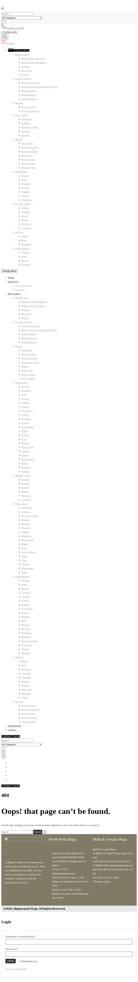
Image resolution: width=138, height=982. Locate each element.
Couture (26, 596)
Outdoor (19, 232)
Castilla (25, 191)
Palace (25, 544)
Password (16, 948)
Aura (24, 179)
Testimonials (14, 725)
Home (11, 277)
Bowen (25, 260)
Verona (25, 74)
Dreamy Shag (29, 167)
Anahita (26, 66)
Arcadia (26, 135)
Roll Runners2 (29, 95)
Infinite (25, 435)
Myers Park (27, 447)
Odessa (25, 451)
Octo (24, 560)
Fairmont (26, 419)
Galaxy (25, 612)
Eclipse (25, 604)
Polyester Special (30, 111)
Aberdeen (27, 119)
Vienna (25, 564)
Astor (24, 256)
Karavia (26, 681)
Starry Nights (28, 552)
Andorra (26, 131)
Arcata (25, 220)
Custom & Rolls (23, 78)
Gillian (25, 685)
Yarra (24, 572)
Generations (28, 427)
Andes (25, 216)
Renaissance (28, 459)
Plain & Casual (22, 204)
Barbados (26, 244)
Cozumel (26, 673)
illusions (26, 624)
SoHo (24, 463)
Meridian (26, 693)
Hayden (26, 616)
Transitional (21, 171)
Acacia (25, 175)
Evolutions (27, 608)
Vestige (25, 471)
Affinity (26, 208)
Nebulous (27, 633)
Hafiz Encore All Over (33, 58)
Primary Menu (9, 271)
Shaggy (19, 139)
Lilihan (25, 532)
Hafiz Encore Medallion (34, 62)
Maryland (27, 689)
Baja (24, 240)
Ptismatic (26, 637)
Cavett (25, 195)
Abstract (26, 252)
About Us (13, 281)
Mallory (26, 443)
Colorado (26, 228)
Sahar (24, 556)
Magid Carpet (22, 54)
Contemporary (22, 248)
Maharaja (26, 536)
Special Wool (28, 721)
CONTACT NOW (10, 736)
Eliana (25, 431)
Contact (12, 729)
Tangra (25, 649)
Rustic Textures (30, 641)
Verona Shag (28, 163)
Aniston (26, 212)
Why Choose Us (23, 285)
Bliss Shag (27, 155)
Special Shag (28, 159)
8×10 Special (28, 107)
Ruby (24, 548)
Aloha (25, 236)
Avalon (25, 187)
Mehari (25, 366)
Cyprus (25, 415)
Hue (24, 620)
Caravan (26, 264)
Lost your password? (16, 969)
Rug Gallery (14, 293)
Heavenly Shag (30, 151)
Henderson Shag (30, 147)
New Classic (21, 115)
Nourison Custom (31, 82)
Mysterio (26, 629)
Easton (25, 600)
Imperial (26, 528)
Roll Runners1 (29, 91)
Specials (19, 103)
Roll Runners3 (29, 99)
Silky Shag (27, 143)
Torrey (25, 697)
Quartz (25, 455)
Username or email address (25, 936)
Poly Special (28, 713)
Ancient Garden (30, 127)
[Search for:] (17, 832)
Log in (10, 961)
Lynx (24, 439)
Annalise (26, 183)
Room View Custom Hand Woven (39, 86)
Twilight (26, 653)
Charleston (27, 200)
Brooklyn (26, 224)
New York (27, 70)
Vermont (26, 467)
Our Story (20, 289)
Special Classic (29, 717)
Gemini (25, 423)
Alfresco (26, 123)
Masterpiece (28, 540)
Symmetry (27, 645)
